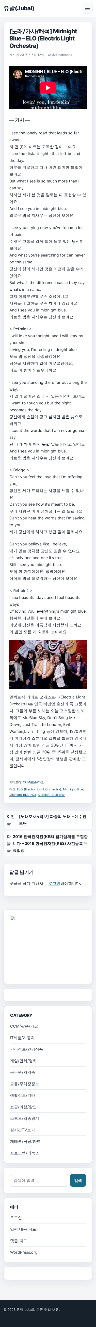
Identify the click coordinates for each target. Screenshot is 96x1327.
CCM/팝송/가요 (33, 782)
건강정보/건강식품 (26, 1049)
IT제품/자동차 (22, 1037)
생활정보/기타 (22, 1095)
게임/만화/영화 (23, 1060)
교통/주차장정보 (24, 1083)
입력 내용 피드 (23, 1229)
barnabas (65, 55)
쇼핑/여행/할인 (23, 1106)
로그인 (54, 883)
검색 (78, 1180)
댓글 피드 (18, 1240)
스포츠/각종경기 (24, 1118)
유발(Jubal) (18, 8)
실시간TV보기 (22, 1129)
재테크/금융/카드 (25, 1141)
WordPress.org (23, 1252)
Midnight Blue (73, 789)
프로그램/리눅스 (24, 1152)
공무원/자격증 (22, 1072)
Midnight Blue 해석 (51, 795)
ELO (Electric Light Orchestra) (39, 789)
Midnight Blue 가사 (22, 795)
